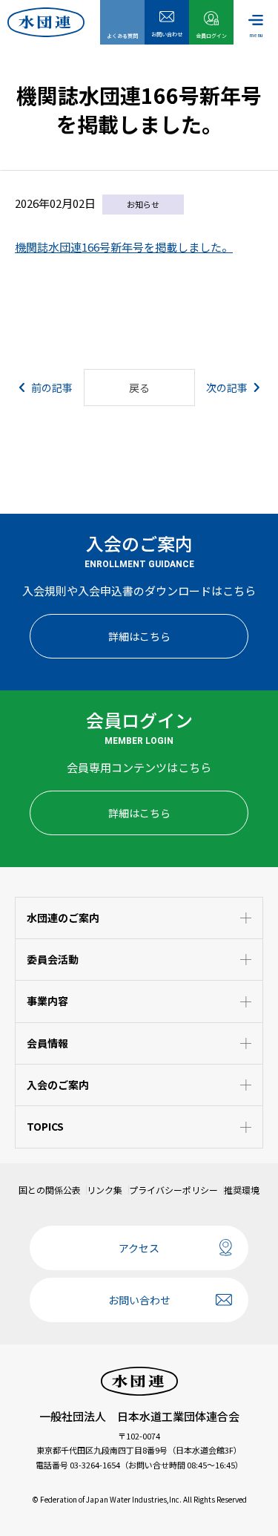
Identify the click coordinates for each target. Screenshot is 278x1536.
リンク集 (104, 1190)
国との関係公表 (50, 1190)
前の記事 (52, 387)
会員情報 (47, 1043)
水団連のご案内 (63, 917)
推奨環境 (241, 1191)
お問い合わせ (139, 1299)
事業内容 (47, 1000)
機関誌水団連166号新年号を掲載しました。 (124, 247)
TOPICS (45, 1126)
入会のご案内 (58, 1084)
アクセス (139, 1248)
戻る (139, 387)
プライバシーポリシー (173, 1190)
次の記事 (227, 387)
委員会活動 (53, 959)
